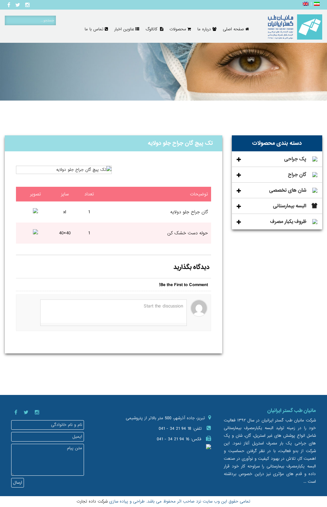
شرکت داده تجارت (92, 501)
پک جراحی (295, 159)
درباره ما (204, 29)
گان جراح (297, 174)
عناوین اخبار (124, 29)
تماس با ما (94, 29)
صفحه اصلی (233, 29)
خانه (307, 122)
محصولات (178, 29)
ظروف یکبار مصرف (288, 221)
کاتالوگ (152, 29)
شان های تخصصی (287, 190)
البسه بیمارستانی (289, 206)
